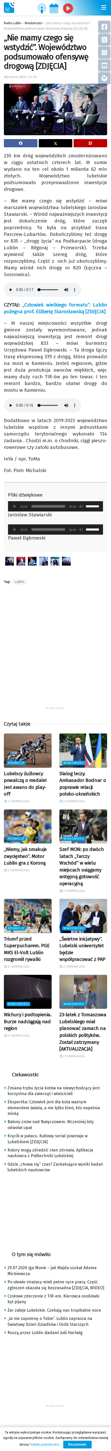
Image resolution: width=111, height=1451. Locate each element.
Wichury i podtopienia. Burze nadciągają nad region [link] (28, 1021)
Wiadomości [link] (74, 763)
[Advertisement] (55, 648)
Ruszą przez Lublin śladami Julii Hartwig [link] (45, 1332)
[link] (9, 8)
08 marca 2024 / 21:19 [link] (20, 77)
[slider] (93, 505)
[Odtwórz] (14, 506)
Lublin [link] (20, 582)
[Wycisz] (81, 506)
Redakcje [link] (16, 763)
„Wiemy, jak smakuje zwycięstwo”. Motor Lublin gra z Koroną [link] (25, 856)
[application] (55, 506)
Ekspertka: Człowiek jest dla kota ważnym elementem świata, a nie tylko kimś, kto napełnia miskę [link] (53, 1107)
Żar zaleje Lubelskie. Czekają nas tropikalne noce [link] (54, 1310)
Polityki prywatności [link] (44, 1444)
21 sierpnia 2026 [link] (18, 801)
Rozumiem (77, 1444)
